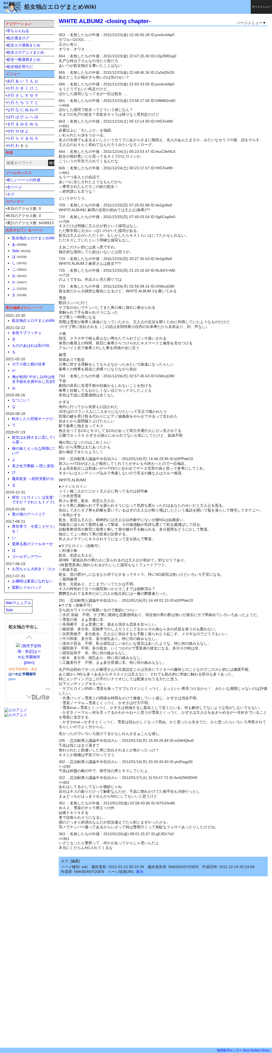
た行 (10, 102)
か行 (10, 88)
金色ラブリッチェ (27, 333)
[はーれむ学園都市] (29, 654)
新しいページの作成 (23, 180)
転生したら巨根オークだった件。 (40, 419)
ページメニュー (249, 23)
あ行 (10, 81)
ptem (12, 679)
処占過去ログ (18, 38)
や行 (10, 131)
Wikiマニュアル (18, 603)
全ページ (14, 187)
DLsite (41, 697)
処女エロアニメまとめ (25, 52)
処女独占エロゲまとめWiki (34, 238)
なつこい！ (21, 400)
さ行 (10, 95)
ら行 (10, 138)
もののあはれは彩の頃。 (32, 345)
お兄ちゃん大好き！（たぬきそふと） (43, 569)
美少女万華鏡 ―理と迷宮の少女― (40, 466)
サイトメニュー (261, 6)
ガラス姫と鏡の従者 (28, 364)
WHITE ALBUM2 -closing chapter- (105, 21)
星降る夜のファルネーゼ (32, 544)
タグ (10, 194)
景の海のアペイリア (28, 514)
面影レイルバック (27, 587)
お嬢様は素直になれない (32, 581)
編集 (75, 861)
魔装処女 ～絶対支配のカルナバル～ (42, 478)
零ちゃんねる (18, 31)
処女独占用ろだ (20, 66)
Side (15, 251)
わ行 (10, 145)
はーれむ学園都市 (22, 673)
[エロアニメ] (15, 710)
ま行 (10, 124)
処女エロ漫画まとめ (23, 45)
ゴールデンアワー (27, 556)
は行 (10, 117)
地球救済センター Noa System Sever (243, 1050)
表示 (139, 871)
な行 (10, 109)
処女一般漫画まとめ (23, 59)
